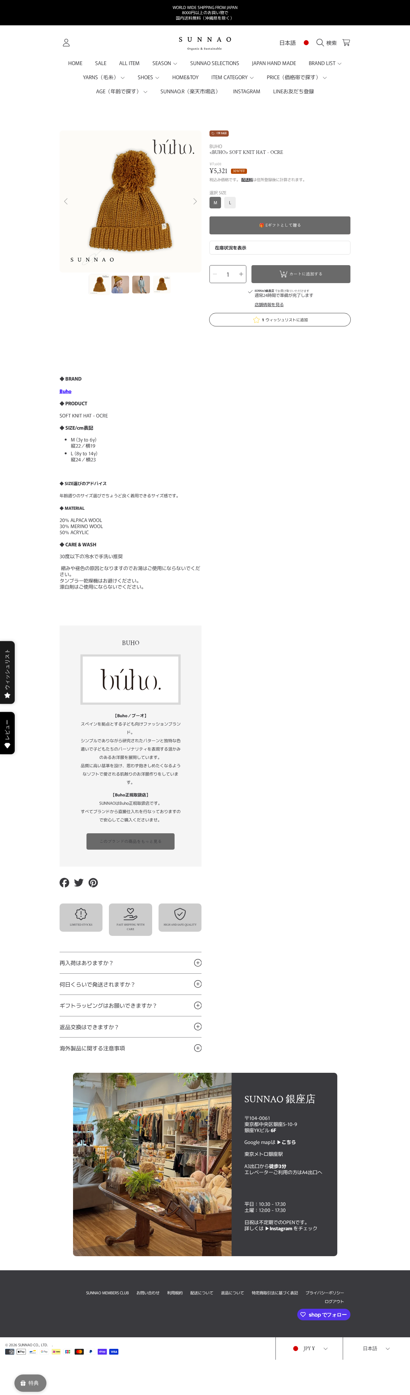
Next (194, 201)
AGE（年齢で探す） (119, 91)
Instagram (281, 1227)
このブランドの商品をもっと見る (130, 841)
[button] (328, 42)
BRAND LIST (323, 63)
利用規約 (175, 1293)
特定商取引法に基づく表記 (275, 1293)
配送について (201, 1293)
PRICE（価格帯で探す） (294, 77)
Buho (65, 390)
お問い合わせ (148, 1293)
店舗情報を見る (269, 304)
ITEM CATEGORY (230, 77)
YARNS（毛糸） (101, 77)
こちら (289, 1141)
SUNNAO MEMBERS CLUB (107, 1293)
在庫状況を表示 (230, 247)
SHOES (146, 77)
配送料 (247, 179)
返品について (232, 1293)
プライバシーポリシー (325, 1293)
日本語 (287, 42)
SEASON (162, 63)
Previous (66, 201)
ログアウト (334, 1301)
